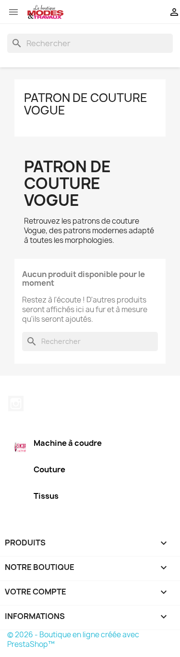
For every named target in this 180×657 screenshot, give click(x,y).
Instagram (16, 403)
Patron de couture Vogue (85, 103)
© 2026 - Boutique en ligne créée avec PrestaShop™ (73, 639)
